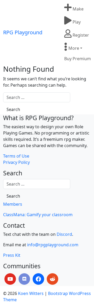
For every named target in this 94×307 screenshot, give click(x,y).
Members (12, 204)
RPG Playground (22, 32)
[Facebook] (38, 279)
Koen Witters (31, 293)
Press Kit (11, 255)
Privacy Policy (16, 162)
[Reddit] (52, 279)
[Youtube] (10, 279)
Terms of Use (16, 156)
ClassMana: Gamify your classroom (38, 214)
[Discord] (24, 279)
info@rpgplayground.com (52, 245)
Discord (64, 234)
